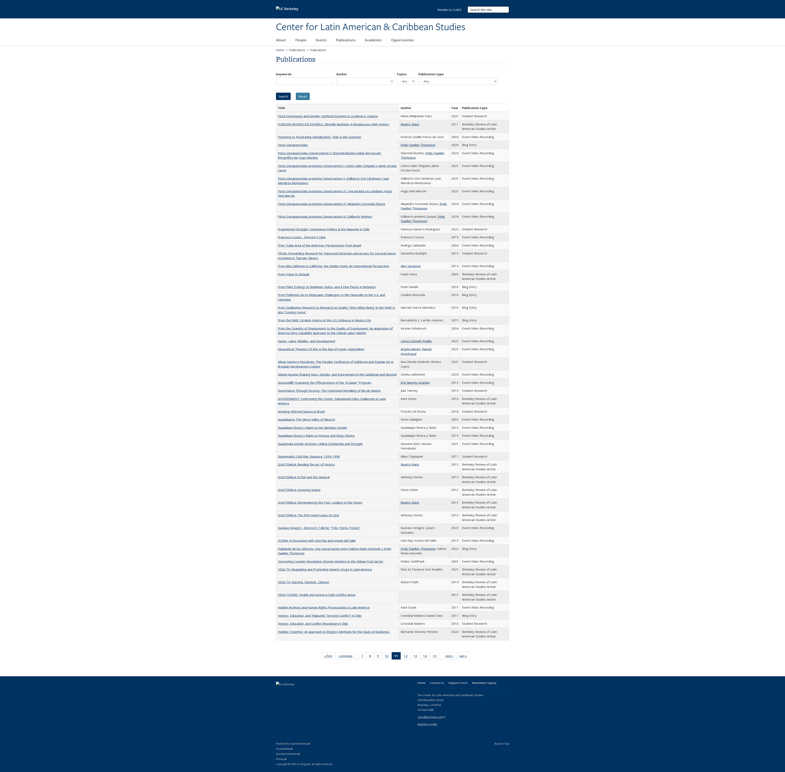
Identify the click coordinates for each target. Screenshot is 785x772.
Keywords (284, 74)
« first (329, 657)
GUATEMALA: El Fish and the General (304, 477)
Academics (373, 40)
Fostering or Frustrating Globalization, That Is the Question (319, 137)
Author (341, 74)
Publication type (431, 74)
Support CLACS (458, 683)
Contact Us (437, 683)
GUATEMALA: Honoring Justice (299, 490)
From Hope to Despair (294, 274)
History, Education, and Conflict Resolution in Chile (313, 623)
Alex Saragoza (411, 266)
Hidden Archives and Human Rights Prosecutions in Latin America (323, 607)
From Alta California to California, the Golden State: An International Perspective (333, 266)
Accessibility (284, 749)
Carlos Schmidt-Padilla (416, 341)
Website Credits (427, 724)
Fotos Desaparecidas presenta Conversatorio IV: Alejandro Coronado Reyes (331, 204)
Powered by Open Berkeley (293, 743)
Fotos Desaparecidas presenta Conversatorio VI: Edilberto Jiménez (325, 216)
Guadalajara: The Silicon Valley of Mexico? (306, 419)
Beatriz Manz (410, 124)
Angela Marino (411, 349)
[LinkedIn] (287, 691)
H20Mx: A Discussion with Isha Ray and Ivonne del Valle (317, 540)
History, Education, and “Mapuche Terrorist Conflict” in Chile (319, 615)
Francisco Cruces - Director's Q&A (301, 237)
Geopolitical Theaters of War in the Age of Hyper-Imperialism (321, 349)
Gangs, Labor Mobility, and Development (306, 341)
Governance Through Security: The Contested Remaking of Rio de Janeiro (329, 390)
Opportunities (403, 40)
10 (388, 657)
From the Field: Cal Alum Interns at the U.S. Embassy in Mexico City (324, 320)
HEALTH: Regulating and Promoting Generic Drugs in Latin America (325, 569)
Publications (346, 40)
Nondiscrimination (288, 754)
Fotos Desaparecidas (293, 145)
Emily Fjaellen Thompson (418, 145)
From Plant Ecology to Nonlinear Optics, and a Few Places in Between (327, 287)
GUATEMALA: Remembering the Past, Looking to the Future (320, 502)
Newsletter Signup (484, 683)
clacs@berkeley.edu (431, 717)
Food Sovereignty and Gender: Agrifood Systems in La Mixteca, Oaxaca (328, 116)
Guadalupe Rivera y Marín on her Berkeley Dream (312, 427)
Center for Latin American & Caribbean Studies (370, 27)
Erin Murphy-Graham (415, 382)
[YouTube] (295, 691)
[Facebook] (279, 691)
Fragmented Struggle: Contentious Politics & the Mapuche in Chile (324, 229)
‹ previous (346, 657)
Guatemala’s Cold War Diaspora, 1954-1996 (309, 456)
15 (436, 657)
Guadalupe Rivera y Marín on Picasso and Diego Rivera (316, 435)
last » (465, 657)
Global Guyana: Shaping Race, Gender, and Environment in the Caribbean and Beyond (337, 374)
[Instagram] (303, 691)
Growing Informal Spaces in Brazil (301, 411)
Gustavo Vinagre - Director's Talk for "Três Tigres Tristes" (319, 528)
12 (407, 657)
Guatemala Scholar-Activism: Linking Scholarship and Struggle (320, 444)
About (281, 40)
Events (321, 40)
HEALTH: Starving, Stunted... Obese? (303, 582)
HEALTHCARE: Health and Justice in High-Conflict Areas (316, 595)
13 (417, 657)
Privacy (281, 759)
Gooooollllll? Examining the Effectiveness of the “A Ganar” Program (324, 382)
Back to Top (502, 743)
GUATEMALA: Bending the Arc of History (306, 464)
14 (426, 657)
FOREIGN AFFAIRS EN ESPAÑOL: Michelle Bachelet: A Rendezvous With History (333, 124)
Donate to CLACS (449, 10)
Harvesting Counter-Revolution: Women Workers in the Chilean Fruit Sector (330, 561)
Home (280, 50)
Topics (402, 74)
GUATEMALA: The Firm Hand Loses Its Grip (308, 515)
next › (450, 657)
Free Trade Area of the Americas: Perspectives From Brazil (319, 245)
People (301, 40)
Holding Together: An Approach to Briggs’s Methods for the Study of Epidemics (334, 632)
